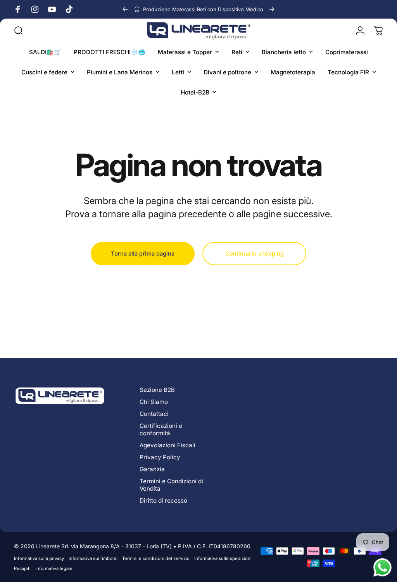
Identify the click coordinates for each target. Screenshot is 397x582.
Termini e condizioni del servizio (156, 558)
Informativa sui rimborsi (93, 558)
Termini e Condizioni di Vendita (171, 484)
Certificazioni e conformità (161, 429)
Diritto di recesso (163, 500)
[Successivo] (271, 9)
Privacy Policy (160, 457)
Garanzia (152, 469)
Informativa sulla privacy (39, 558)
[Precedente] (125, 9)
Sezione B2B (157, 389)
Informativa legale (53, 568)
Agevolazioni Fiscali (167, 445)
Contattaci (154, 413)
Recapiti (22, 568)
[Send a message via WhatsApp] (382, 567)
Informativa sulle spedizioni (223, 558)
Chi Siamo (154, 401)
